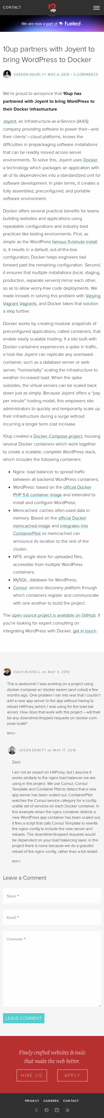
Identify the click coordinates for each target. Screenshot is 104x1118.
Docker (90, 160)
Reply (11, 733)
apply (72, 1075)
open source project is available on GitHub (54, 615)
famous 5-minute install (74, 241)
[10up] (52, 9)
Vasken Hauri (27, 74)
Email (11, 917)
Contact (12, 7)
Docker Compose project (57, 436)
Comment (15, 938)
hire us (31, 1075)
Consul (20, 587)
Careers (51, 1101)
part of (52, 23)
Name (11, 895)
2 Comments (85, 74)
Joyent (9, 121)
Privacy (32, 1101)
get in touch (84, 631)
